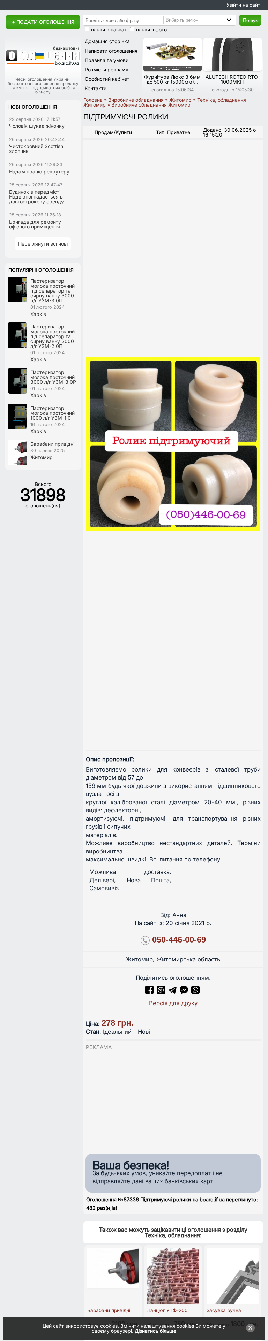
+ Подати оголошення (43, 22)
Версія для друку (173, 1003)
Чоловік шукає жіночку (37, 126)
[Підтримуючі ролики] (173, 444)
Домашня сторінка (107, 41)
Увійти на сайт (243, 5)
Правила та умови (106, 60)
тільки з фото (151, 29)
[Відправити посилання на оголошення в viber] (161, 992)
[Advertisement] (173, 1100)
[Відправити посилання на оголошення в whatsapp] (195, 992)
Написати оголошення (111, 51)
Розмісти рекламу (106, 69)
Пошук (250, 20)
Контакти (95, 88)
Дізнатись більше (155, 1331)
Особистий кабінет (107, 79)
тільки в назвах (108, 29)
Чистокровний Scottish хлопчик (36, 148)
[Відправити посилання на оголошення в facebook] (149, 992)
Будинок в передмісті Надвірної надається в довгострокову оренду (36, 196)
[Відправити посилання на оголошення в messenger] (185, 992)
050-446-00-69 (179, 939)
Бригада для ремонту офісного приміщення (35, 224)
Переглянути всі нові (43, 244)
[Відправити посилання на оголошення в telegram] (172, 992)
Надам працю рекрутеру (39, 172)
